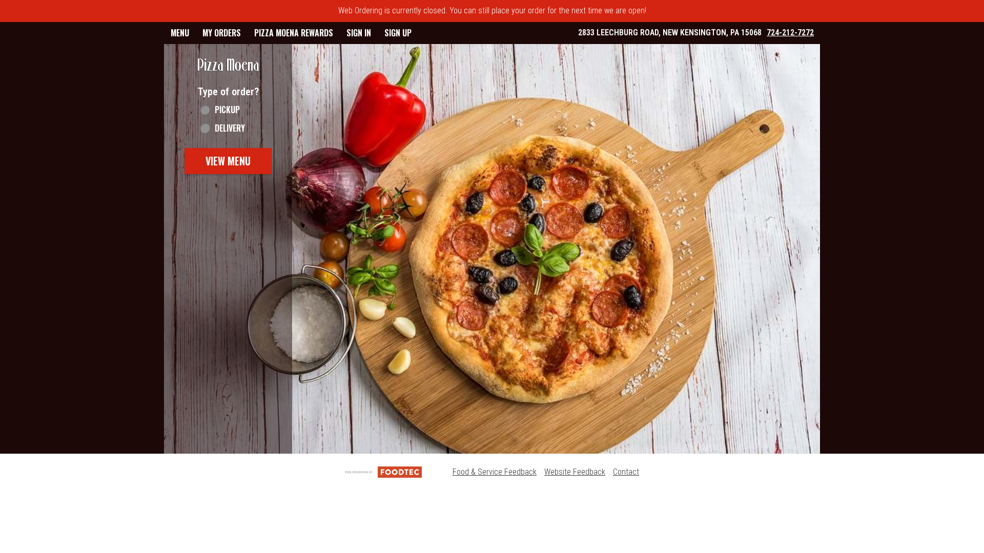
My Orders (221, 33)
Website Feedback (574, 472)
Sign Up (398, 33)
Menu (180, 33)
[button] (228, 65)
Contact (626, 472)
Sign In (358, 33)
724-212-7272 (790, 32)
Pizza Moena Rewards (293, 33)
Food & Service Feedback (495, 472)
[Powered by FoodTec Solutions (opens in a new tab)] (383, 472)
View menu (228, 160)
